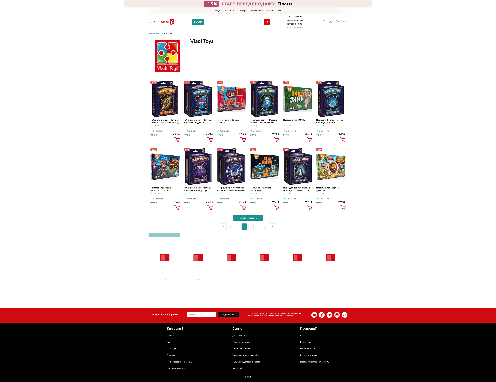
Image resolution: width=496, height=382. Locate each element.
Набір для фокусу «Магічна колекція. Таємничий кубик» (231, 189)
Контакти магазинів (176, 368)
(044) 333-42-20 (294, 24)
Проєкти (171, 355)
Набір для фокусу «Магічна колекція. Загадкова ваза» (296, 189)
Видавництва (155, 33)
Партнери (172, 348)
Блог (169, 342)
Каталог (198, 22)
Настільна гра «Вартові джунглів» (327, 189)
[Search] (267, 22)
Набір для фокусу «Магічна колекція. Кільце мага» (329, 121)
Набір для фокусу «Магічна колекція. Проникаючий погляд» (263, 121)
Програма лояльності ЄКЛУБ (314, 361)
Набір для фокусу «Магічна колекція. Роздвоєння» (197, 121)
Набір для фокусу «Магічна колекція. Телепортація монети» (197, 189)
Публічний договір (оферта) (246, 361)
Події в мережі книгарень (179, 361)
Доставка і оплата (241, 335)
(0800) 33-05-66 (294, 16)
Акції (302, 335)
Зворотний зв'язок (241, 348)
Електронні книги (308, 355)
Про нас (171, 335)
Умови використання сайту (246, 355)
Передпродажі (307, 348)
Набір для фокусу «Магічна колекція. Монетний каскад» (164, 121)
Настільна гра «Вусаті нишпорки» (261, 189)
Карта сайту (239, 368)
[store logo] (164, 22)
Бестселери (306, 342)
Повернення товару (242, 342)
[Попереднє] (224, 226)
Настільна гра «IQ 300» (294, 120)
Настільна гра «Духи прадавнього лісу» (160, 189)
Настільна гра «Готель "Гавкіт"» (228, 121)
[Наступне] (272, 226)
